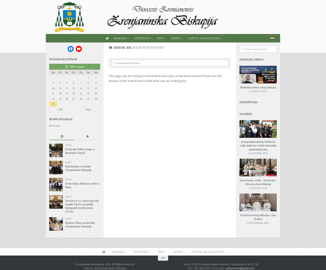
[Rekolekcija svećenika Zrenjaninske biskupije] (56, 167)
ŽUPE (160, 38)
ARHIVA (176, 38)
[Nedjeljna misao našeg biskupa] (258, 74)
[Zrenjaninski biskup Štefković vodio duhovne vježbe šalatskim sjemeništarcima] (258, 129)
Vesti (68, 145)
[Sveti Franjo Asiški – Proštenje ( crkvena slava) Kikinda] (258, 167)
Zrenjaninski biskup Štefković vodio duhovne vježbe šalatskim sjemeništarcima (258, 145)
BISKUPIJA (120, 38)
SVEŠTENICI (142, 38)
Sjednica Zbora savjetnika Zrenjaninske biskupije (80, 224)
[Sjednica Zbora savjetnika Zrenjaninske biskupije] (56, 224)
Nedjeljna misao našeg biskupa (258, 87)
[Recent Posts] (62, 136)
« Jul (59, 109)
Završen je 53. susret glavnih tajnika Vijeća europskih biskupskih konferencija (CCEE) (82, 206)
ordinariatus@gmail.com (239, 268)
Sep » (88, 109)
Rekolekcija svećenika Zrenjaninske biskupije (78, 168)
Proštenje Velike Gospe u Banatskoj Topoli (79, 150)
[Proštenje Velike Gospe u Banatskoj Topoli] (56, 150)
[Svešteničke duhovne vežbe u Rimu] (56, 184)
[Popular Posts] (87, 136)
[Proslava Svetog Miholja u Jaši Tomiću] (258, 202)
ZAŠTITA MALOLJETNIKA (204, 38)
